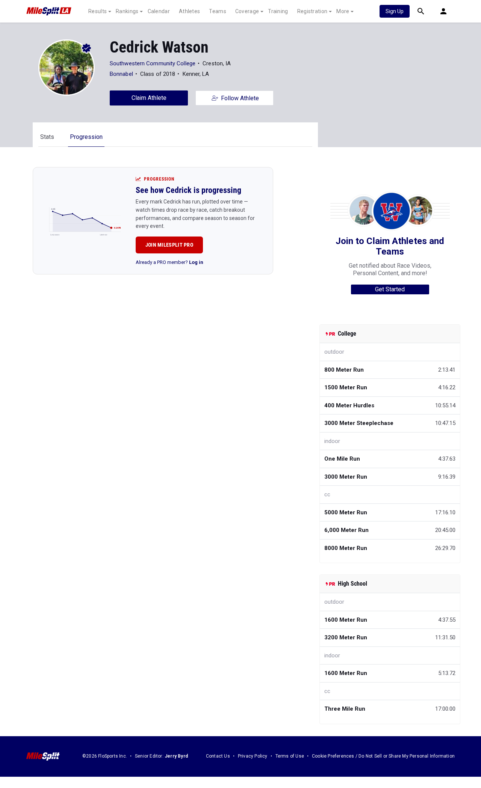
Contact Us (218, 756)
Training (278, 11)
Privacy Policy (253, 756)
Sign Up (395, 11)
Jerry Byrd (176, 756)
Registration (312, 11)
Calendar (159, 11)
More (342, 11)
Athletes (189, 11)
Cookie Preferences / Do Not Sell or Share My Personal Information (383, 756)
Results (97, 11)
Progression (86, 136)
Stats (47, 136)
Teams (217, 11)
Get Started (390, 289)
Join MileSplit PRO (169, 245)
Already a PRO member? (169, 262)
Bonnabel (121, 74)
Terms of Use (289, 756)
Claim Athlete (149, 97)
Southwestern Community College (152, 63)
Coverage (247, 11)
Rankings (127, 11)
